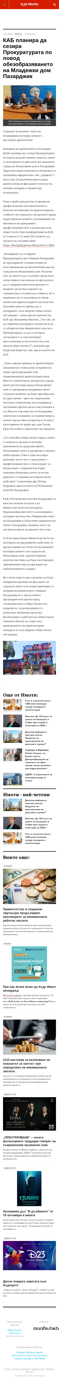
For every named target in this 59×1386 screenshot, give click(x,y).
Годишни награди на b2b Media (29, 1358)
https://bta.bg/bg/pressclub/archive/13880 (28, 245)
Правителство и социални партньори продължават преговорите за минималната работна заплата (25, 915)
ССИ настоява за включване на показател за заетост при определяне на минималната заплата (26, 1065)
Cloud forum (15, 1333)
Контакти (29, 1371)
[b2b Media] (29, 4)
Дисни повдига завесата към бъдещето (24, 1283)
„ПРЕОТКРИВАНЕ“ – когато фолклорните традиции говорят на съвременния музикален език (29, 1141)
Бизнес (8, 943)
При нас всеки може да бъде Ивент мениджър (29, 988)
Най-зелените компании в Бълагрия (30, 1355)
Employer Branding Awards (29, 1352)
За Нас (8, 1369)
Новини (8, 866)
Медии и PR (10, 1094)
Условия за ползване (21, 1369)
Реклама (50, 1369)
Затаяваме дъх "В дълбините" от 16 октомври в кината (28, 1213)
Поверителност (38, 1369)
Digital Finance (15, 1329)
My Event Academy (12, 995)
